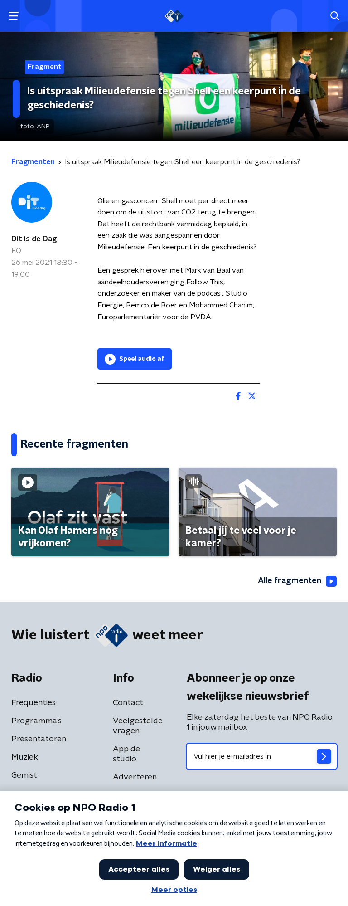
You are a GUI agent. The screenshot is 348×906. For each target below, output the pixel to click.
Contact (128, 703)
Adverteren (135, 777)
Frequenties (33, 703)
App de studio (126, 754)
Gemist (24, 775)
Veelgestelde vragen (138, 726)
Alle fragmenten (289, 581)
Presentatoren (38, 739)
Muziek (24, 757)
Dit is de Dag (34, 239)
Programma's (36, 721)
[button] (13, 16)
